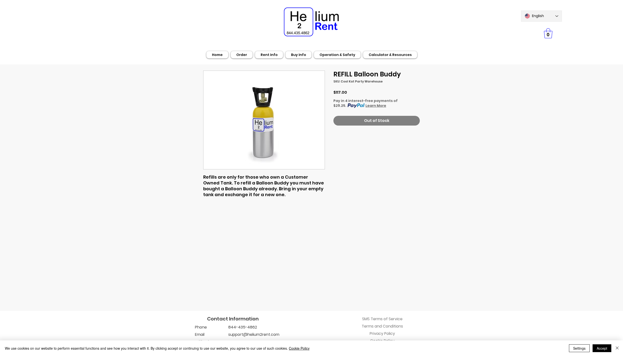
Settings (579, 348)
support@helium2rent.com (253, 334)
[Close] (617, 348)
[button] (548, 33)
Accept (602, 348)
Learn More (376, 105)
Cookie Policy (299, 348)
